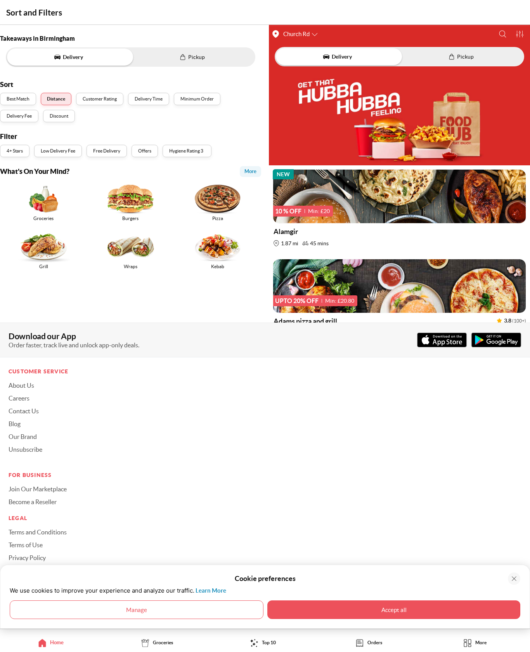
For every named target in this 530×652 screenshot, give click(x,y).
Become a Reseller (33, 501)
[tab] (53, 642)
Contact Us (24, 411)
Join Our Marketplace (38, 489)
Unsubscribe (25, 449)
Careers (19, 398)
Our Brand (23, 436)
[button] (502, 34)
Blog (15, 423)
